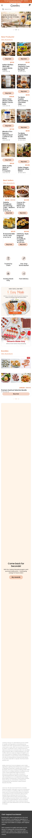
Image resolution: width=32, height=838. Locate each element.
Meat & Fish (23, 779)
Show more (9, 24)
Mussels (4, 782)
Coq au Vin (20, 789)
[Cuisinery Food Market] (15, 5)
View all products (7, 40)
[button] (18, 29)
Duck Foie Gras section (17, 792)
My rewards (16, 577)
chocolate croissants (18, 774)
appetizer (4, 766)
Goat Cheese (21, 778)
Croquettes (17, 768)
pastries (4, 760)
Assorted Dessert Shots (8, 775)
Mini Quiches (23, 768)
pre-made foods (19, 748)
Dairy (24, 775)
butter (10, 774)
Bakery (12, 771)
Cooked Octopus (21, 781)
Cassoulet (14, 789)
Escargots (4, 769)
